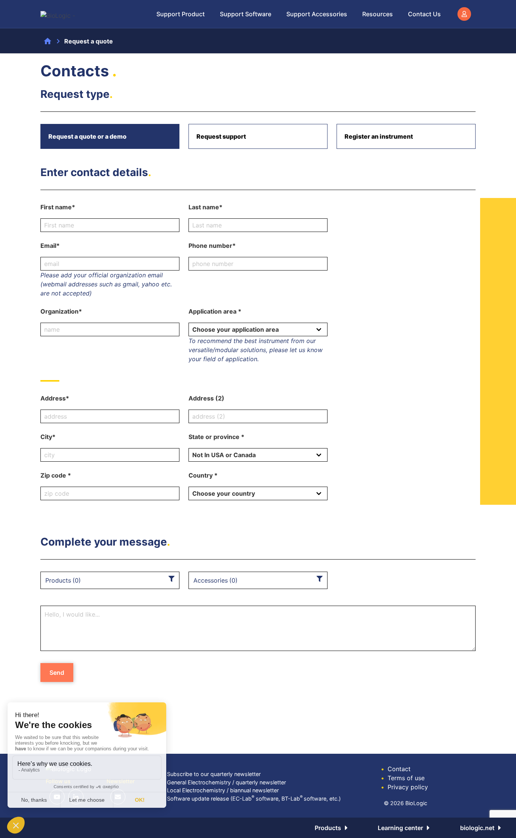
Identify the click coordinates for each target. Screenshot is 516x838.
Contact (396, 769)
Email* (50, 245)
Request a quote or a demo (87, 136)
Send (56, 672)
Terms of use (403, 778)
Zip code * (55, 475)
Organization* (61, 311)
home (47, 41)
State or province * (216, 437)
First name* (57, 207)
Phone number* (212, 245)
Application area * (214, 311)
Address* (54, 398)
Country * (203, 475)
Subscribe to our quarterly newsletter (214, 774)
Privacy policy (404, 787)
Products (328, 828)
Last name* (205, 207)
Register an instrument (379, 136)
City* (48, 437)
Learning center (400, 828)
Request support (221, 136)
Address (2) (206, 398)
